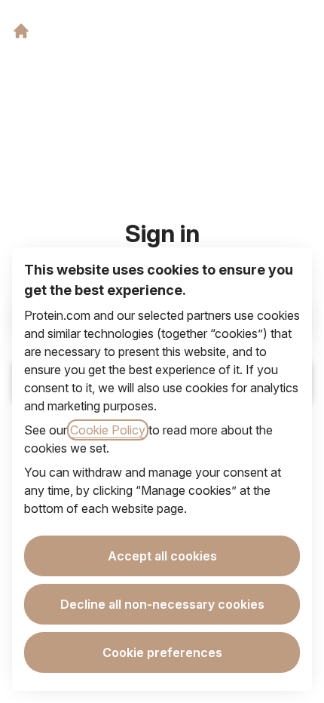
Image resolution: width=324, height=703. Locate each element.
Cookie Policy (107, 429)
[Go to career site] (21, 31)
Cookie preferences (162, 652)
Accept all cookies (162, 555)
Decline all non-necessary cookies (162, 604)
